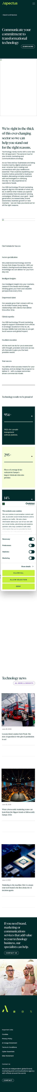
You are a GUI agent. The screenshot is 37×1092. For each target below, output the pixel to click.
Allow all (18, 573)
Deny (18, 586)
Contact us (11, 953)
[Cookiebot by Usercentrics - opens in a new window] (26, 504)
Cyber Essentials (8, 1052)
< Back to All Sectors (9, 15)
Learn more (28, 46)
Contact (8, 1080)
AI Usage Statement (9, 1043)
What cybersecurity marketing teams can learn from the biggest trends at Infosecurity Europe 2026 (18, 812)
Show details (26, 566)
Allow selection (18, 580)
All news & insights (24, 683)
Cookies (5, 1034)
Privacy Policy (7, 1039)
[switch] (32, 545)
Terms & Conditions (9, 1047)
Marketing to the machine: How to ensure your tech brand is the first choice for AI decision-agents (17, 888)
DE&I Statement (8, 1056)
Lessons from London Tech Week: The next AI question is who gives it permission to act (18, 736)
